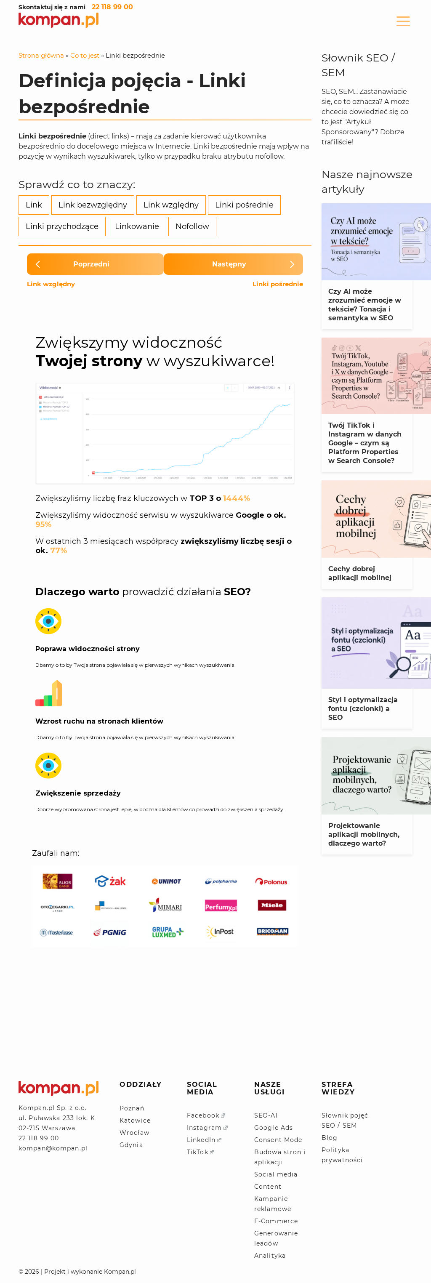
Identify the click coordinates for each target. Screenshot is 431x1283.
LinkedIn (201, 1140)
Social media (276, 1174)
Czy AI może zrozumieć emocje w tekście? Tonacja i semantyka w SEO (364, 304)
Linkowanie (137, 226)
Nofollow (192, 226)
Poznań (132, 1108)
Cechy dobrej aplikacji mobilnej (359, 573)
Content (268, 1186)
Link (34, 205)
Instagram (204, 1127)
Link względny (171, 205)
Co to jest (84, 55)
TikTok (197, 1152)
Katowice (135, 1120)
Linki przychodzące (62, 226)
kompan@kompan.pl (53, 1148)
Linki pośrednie (244, 205)
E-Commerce (276, 1221)
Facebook (203, 1115)
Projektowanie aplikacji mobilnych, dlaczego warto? (363, 834)
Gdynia (131, 1145)
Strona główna (41, 55)
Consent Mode (278, 1140)
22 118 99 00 (112, 7)
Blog (330, 1138)
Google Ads (273, 1127)
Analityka (270, 1255)
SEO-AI (266, 1115)
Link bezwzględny (93, 205)
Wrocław (134, 1133)
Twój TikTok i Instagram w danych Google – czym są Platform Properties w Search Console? (365, 443)
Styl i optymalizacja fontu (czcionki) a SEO (363, 708)
